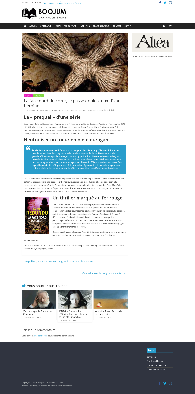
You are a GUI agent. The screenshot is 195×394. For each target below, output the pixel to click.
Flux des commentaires (157, 365)
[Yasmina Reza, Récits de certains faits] (111, 291)
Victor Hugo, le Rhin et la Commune (37, 313)
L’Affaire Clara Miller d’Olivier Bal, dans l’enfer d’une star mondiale (73, 314)
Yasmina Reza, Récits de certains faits (108, 313)
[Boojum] (25, 26)
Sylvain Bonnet (44, 110)
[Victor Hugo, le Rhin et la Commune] (39, 291)
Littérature (46, 26)
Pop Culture (70, 26)
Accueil (33, 26)
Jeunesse (116, 26)
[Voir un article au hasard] (170, 26)
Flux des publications (155, 361)
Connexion (151, 357)
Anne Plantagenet (80, 110)
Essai (58, 26)
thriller (113, 110)
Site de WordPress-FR (156, 369)
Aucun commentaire (61, 110)
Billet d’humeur (101, 26)
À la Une (28, 96)
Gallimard (106, 110)
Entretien (84, 26)
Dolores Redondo (94, 110)
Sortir (127, 26)
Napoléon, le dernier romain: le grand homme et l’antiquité (57, 261)
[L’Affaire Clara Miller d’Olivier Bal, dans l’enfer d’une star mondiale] (75, 291)
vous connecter (40, 335)
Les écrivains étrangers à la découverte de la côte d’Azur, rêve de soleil (74, 2)
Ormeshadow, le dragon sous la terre (105, 273)
